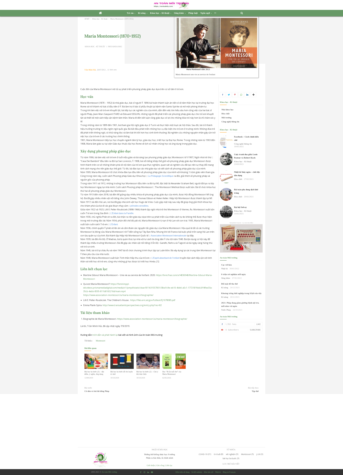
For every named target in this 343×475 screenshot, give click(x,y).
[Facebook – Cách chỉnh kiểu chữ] (226, 141)
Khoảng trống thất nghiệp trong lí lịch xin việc (241, 293)
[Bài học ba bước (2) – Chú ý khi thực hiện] (148, 361)
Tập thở (255, 391)
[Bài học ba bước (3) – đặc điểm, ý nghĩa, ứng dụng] (96, 361)
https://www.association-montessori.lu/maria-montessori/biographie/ (118, 295)
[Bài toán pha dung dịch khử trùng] (226, 194)
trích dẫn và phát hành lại (105, 334)
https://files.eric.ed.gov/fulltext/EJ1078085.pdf (152, 300)
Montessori (100, 341)
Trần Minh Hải (90, 70)
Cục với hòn (226, 265)
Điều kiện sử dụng (182, 472)
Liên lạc (169, 465)
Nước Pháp (226, 310)
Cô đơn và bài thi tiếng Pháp (96, 391)
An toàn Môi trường (109, 472)
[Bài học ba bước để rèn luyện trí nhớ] (122, 361)
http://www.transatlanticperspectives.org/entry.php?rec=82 (132, 305)
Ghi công (160, 465)
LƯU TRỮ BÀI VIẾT (231, 464)
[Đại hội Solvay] (226, 212)
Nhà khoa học (115, 47)
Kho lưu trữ (208, 472)
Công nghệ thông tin (230, 122)
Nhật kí (224, 269)
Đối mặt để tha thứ (229, 284)
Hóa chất (225, 114)
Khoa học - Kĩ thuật (99, 19)
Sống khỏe (225, 278)
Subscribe (255, 329)
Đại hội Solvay (240, 207)
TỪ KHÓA (231, 450)
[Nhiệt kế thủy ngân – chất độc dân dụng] (226, 176)
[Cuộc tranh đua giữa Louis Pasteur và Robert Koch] (226, 159)
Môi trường (226, 118)
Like (258, 324)
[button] (242, 13)
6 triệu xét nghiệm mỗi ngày (233, 274)
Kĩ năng (224, 287)
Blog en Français (229, 472)
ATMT (87, 19)
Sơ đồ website (196, 472)
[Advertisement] (241, 351)
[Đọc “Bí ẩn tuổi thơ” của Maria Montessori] (174, 361)
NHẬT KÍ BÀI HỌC (160, 450)
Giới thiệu (151, 465)
